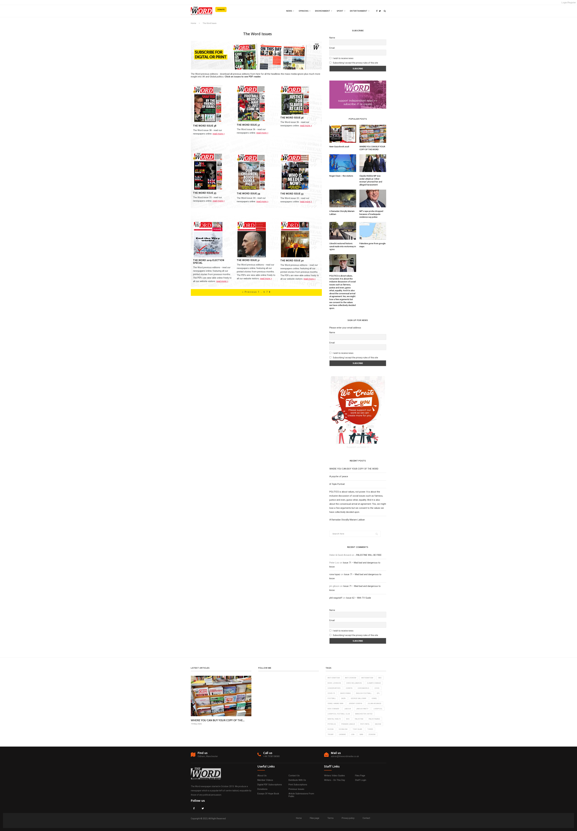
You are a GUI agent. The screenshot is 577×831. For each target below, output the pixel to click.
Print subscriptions (297, 784)
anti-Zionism (350, 678)
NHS (348, 719)
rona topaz (334, 574)
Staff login (360, 780)
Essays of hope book (268, 793)
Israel (374, 698)
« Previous (250, 292)
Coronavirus (363, 688)
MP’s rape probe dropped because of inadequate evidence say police (371, 214)
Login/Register (569, 2)
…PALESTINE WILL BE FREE (368, 555)
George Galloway (358, 698)
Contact (366, 818)
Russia (330, 729)
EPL (378, 693)
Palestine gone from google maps (372, 245)
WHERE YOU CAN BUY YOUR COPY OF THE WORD (372, 148)
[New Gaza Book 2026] (342, 134)
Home (193, 23)
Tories (370, 729)
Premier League (348, 724)
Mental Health (334, 719)
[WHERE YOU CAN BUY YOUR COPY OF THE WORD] (372, 134)
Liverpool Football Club (339, 714)
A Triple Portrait (337, 484)
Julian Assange (374, 703)
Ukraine (342, 734)
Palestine (359, 719)
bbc (380, 678)
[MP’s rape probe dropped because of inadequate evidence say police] (372, 198)
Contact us (294, 775)
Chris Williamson (354, 683)
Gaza (343, 698)
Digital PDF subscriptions (269, 784)
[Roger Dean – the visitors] (342, 163)
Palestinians (374, 719)
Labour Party (362, 709)
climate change (374, 683)
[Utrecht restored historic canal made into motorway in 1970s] (342, 231)
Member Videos (265, 780)
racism (378, 724)
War (361, 734)
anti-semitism (334, 678)
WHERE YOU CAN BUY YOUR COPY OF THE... (217, 720)
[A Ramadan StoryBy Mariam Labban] (342, 198)
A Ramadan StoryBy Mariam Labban (341, 212)
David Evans (345, 693)
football (332, 698)
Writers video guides (334, 775)
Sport (340, 11)
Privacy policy (348, 818)
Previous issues (296, 789)
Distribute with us (297, 780)
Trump (331, 734)
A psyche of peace (338, 476)
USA (352, 734)
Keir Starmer (333, 709)
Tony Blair (357, 729)
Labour (347, 709)
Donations (262, 789)
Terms (330, 818)
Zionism (371, 734)
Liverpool (378, 709)
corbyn (349, 688)
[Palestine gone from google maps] (372, 231)
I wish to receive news (342, 58)
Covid (376, 688)
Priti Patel (365, 724)
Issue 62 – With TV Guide (358, 597)
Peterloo (332, 724)
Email (332, 48)
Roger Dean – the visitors (341, 176)
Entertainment (358, 11)
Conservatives (334, 688)
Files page (360, 775)
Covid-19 (331, 693)
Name (332, 38)
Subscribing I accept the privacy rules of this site (355, 63)
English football (364, 693)
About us (262, 775)
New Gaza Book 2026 (339, 146)
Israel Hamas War (335, 703)
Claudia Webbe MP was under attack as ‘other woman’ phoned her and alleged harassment (370, 180)
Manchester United (363, 714)
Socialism (343, 729)
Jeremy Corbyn (355, 703)
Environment (322, 11)
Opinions (303, 11)
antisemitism (367, 678)
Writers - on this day (334, 780)
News (289, 11)
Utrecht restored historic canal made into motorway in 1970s (342, 246)
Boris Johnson (334, 683)
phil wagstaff (335, 597)
